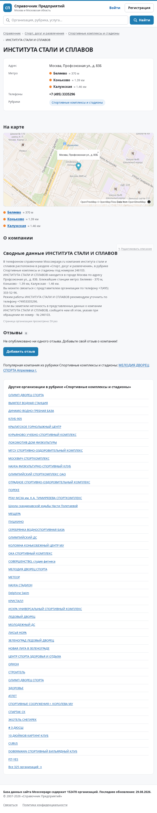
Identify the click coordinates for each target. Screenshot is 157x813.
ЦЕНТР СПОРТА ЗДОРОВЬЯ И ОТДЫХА (34, 656)
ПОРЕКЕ (13, 490)
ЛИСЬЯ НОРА (17, 633)
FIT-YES (13, 759)
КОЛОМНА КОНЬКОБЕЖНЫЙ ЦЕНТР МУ (36, 545)
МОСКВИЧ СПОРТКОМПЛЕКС (28, 458)
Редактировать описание (135, 249)
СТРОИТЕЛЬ (16, 672)
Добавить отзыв (21, 351)
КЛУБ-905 (15, 419)
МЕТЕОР (14, 577)
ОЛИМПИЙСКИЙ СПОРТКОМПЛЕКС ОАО (37, 474)
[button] (78, 167)
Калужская (16, 226)
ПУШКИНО (16, 522)
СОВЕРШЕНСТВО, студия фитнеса (31, 561)
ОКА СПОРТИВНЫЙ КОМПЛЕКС (30, 553)
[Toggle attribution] (149, 201)
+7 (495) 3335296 (62, 94)
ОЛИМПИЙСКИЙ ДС (22, 537)
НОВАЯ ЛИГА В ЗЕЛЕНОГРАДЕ (28, 648)
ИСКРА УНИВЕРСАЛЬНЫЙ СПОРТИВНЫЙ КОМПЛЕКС (45, 609)
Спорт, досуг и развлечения (44, 33)
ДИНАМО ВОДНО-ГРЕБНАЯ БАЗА (31, 411)
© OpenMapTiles (106, 201)
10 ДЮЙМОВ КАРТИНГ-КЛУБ (28, 735)
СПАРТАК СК (16, 712)
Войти (114, 8)
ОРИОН (13, 664)
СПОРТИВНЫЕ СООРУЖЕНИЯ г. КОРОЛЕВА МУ (40, 704)
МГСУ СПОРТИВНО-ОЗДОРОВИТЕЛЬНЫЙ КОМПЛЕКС (45, 450)
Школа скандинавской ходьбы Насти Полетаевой (43, 506)
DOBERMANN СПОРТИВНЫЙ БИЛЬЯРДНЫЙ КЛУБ (42, 751)
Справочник (12, 33)
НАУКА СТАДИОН (20, 585)
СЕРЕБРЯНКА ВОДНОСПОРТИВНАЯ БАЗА (36, 530)
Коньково (15, 219)
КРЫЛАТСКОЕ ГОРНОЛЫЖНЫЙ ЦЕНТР (34, 427)
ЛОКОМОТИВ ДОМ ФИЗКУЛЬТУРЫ (32, 442)
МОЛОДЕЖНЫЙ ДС (21, 625)
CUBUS (13, 743)
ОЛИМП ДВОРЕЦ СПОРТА (26, 395)
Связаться (10, 805)
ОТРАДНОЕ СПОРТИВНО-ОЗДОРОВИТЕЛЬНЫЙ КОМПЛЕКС (49, 482)
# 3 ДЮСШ (16, 727)
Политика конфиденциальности (44, 805)
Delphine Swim (18, 593)
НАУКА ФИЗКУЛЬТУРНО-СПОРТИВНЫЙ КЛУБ (39, 466)
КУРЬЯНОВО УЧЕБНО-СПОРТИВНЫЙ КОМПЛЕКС (42, 435)
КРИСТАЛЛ (15, 601)
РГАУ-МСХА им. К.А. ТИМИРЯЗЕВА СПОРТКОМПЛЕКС (45, 498)
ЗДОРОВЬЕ (16, 688)
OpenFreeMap (89, 201)
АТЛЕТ (12, 696)
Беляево (14, 212)
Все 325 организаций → (25, 767)
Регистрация (139, 8)
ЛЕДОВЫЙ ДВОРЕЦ (21, 617)
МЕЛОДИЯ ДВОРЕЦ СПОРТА (27, 569)
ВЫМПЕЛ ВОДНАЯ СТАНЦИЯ (28, 403)
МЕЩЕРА (14, 514)
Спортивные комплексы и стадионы (93, 33)
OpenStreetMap (137, 201)
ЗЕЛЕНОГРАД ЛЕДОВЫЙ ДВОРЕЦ (31, 640)
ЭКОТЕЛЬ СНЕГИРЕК (22, 720)
